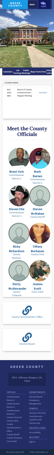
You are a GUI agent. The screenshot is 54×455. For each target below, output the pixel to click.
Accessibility (35, 432)
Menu (32, 4)
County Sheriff (13, 434)
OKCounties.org (12, 452)
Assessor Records (37, 413)
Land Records (35, 419)
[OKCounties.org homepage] (44, 4)
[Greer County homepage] (15, 4)
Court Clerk (12, 441)
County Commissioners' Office (14, 427)
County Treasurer (14, 437)
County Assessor (14, 417)
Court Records (35, 416)
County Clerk (12, 420)
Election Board (35, 396)
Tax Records (34, 423)
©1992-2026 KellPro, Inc (39, 452)
